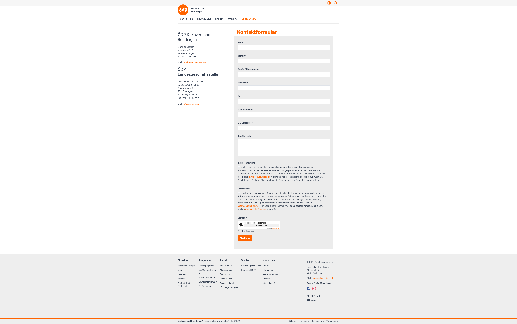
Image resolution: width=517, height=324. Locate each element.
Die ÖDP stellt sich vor (207, 271)
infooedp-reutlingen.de (194, 62)
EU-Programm (205, 286)
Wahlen (232, 19)
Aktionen (182, 274)
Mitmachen (249, 19)
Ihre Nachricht (245, 136)
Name (241, 42)
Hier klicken (261, 225)
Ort (239, 96)
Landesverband (226, 279)
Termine (181, 279)
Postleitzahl (243, 82)
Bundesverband (227, 283)
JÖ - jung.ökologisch (229, 287)
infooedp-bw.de (191, 104)
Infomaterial (267, 270)
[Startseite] (183, 9)
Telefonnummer (245, 109)
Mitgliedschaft (268, 283)
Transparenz (332, 321)
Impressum (304, 321)
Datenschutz (244, 188)
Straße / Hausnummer (248, 69)
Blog (180, 270)
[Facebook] (308, 288)
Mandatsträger (226, 270)
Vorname (242, 56)
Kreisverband (226, 265)
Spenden (266, 279)
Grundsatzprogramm (208, 282)
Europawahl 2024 (249, 270)
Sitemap (293, 321)
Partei (219, 19)
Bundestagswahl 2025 (251, 265)
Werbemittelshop (270, 274)
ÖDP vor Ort (225, 274)
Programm (204, 19)
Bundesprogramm (207, 277)
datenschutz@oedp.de (259, 177)
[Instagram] (314, 288)
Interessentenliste (246, 163)
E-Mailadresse (245, 123)
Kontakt (265, 265)
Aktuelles (186, 19)
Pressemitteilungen (186, 265)
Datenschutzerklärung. (248, 206)
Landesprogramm (207, 265)
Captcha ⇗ (273, 228)
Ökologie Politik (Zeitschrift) (185, 285)
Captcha (242, 218)
